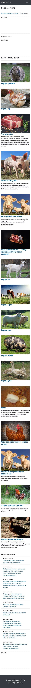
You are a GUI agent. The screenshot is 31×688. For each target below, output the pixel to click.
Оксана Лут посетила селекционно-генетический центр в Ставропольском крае (15, 646)
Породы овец (6, 330)
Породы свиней (7, 355)
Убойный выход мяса (9, 180)
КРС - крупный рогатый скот (11, 216)
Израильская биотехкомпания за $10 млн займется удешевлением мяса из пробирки (14, 636)
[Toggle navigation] (27, 2)
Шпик (3, 408)
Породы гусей (6, 381)
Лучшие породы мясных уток (12, 539)
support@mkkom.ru (16, 683)
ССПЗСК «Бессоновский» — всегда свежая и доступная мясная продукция (13, 251)
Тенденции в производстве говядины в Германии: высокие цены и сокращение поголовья (13, 596)
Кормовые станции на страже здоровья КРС (12, 472)
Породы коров (6, 304)
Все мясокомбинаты (7, 13)
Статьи (16, 13)
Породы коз (5, 279)
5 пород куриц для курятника (12, 505)
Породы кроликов (8, 83)
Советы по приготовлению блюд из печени (14, 443)
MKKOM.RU (6, 2)
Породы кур (5, 109)
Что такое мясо (7, 134)
